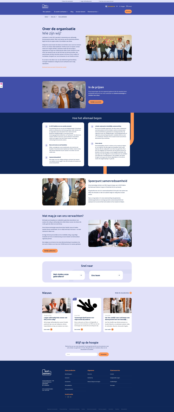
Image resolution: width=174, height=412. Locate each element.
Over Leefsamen (62, 16)
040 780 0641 (45, 383)
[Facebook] (66, 397)
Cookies (83, 409)
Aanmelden (104, 354)
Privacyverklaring (63, 409)
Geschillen (111, 409)
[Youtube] (70, 397)
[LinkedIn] (68, 397)
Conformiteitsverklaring (74, 409)
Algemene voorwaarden (52, 409)
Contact (130, 6)
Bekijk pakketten (50, 251)
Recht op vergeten (102, 409)
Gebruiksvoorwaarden (91, 409)
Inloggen (123, 6)
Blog (72, 12)
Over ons (53, 16)
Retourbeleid (124, 409)
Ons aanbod (46, 12)
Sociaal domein (80, 12)
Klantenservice (92, 12)
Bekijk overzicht (96, 102)
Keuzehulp (128, 11)
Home (46, 16)
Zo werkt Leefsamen (60, 12)
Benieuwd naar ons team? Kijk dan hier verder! (54, 67)
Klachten (117, 409)
